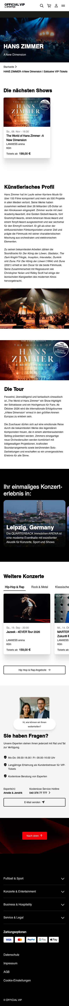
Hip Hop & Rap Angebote (35, 669)
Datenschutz (11, 954)
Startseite (9, 66)
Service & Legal (14, 917)
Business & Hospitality (18, 904)
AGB (7, 971)
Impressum (10, 963)
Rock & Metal (39, 586)
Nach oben (35, 835)
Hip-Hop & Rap (14, 586)
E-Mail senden (34, 802)
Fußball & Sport (13, 878)
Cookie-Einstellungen (17, 980)
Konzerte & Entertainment (20, 891)
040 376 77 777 (39, 792)
